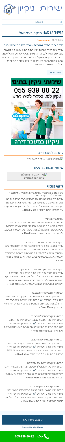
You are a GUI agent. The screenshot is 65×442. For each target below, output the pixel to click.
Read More (55, 72)
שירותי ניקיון (28, 419)
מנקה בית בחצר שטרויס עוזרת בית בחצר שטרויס (33, 45)
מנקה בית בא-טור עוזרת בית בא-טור (44, 242)
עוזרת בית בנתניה (54, 218)
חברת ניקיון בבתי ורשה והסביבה (46, 339)
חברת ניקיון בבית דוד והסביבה (47, 292)
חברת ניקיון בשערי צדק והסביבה (46, 386)
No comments (43, 40)
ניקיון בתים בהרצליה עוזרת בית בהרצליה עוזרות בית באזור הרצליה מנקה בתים (36, 194)
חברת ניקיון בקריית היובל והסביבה (45, 363)
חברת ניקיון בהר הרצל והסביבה (47, 316)
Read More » (29, 210)
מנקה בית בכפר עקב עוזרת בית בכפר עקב (41, 269)
